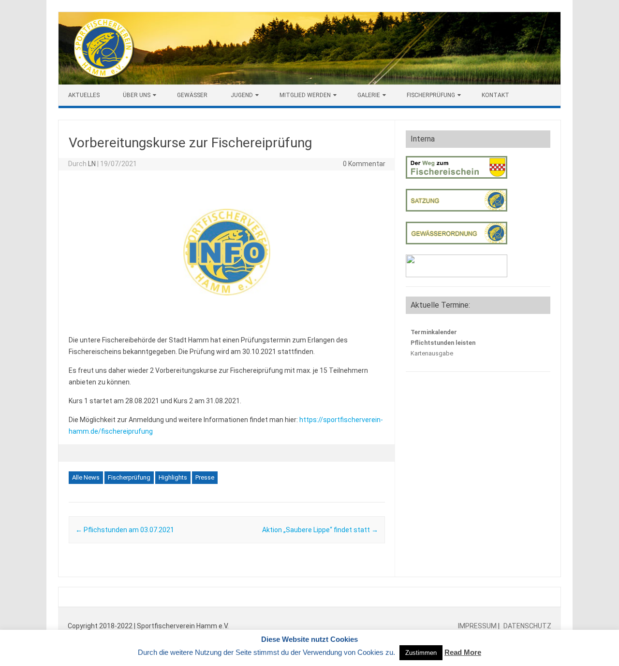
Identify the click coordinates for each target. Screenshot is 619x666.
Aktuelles (84, 95)
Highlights (173, 477)
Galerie (368, 95)
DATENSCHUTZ (526, 626)
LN (92, 164)
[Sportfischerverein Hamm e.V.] (309, 82)
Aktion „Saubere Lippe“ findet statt (320, 530)
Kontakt (495, 95)
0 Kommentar (364, 164)
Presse (204, 477)
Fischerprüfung (431, 95)
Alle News (86, 477)
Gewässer (192, 95)
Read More (462, 652)
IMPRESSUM (478, 626)
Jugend (242, 95)
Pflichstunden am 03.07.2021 (124, 530)
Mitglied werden (305, 95)
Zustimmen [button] (421, 652)
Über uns (136, 95)
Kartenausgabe (432, 353)
